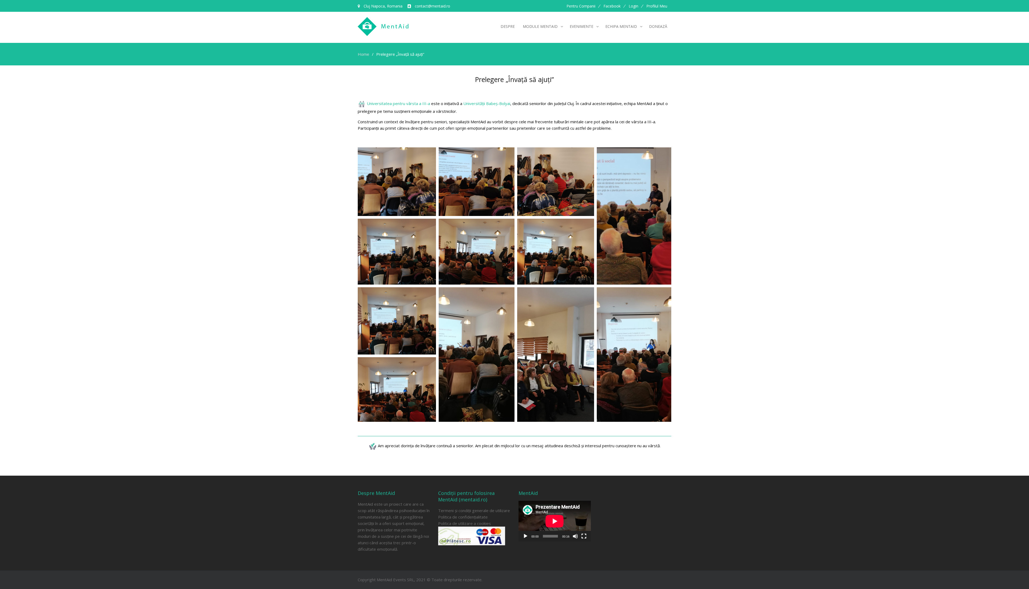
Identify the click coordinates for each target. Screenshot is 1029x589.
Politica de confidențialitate (463, 517)
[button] (397, 181)
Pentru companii (580, 6)
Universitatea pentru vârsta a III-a (398, 103)
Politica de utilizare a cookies (464, 523)
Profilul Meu (656, 6)
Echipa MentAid (621, 26)
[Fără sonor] (575, 536)
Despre (508, 26)
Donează (658, 26)
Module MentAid (540, 26)
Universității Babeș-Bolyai (486, 103)
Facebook (612, 6)
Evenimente (581, 26)
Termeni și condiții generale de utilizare (474, 510)
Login (633, 6)
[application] (555, 521)
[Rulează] (525, 536)
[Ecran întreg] (584, 536)
